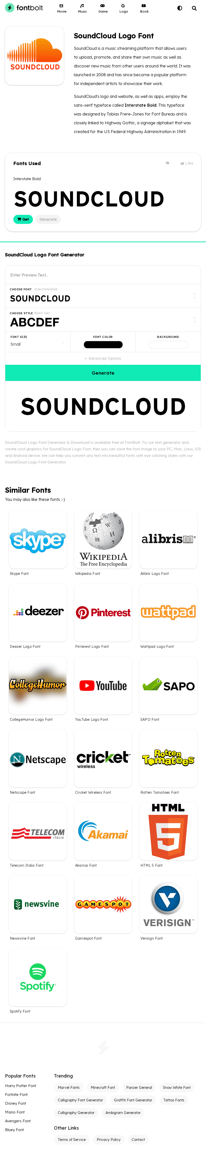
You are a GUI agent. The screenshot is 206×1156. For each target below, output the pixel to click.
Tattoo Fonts (173, 1100)
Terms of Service (72, 1139)
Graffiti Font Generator (133, 1100)
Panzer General (139, 1087)
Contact (138, 1139)
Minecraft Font (103, 1087)
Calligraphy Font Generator (80, 1100)
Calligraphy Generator (76, 1112)
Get (25, 219)
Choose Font (21, 289)
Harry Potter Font (20, 1085)
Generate (48, 219)
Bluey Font (14, 1129)
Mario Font (15, 1112)
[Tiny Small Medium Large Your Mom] (37, 342)
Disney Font (15, 1103)
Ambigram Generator (123, 1112)
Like (188, 163)
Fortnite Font (16, 1094)
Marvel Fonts (69, 1087)
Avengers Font (18, 1121)
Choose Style (21, 313)
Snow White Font (177, 1087)
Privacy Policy (109, 1139)
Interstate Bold (141, 105)
